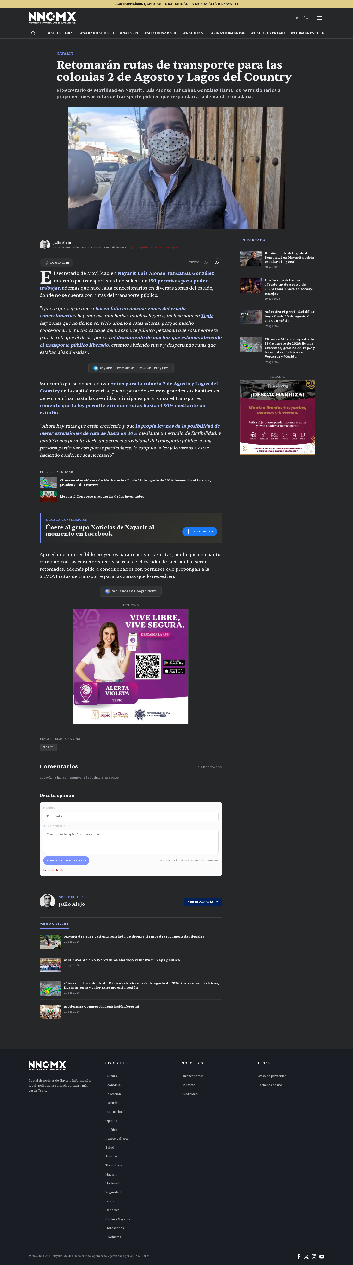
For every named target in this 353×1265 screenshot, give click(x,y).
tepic (48, 747)
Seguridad (113, 1192)
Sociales (111, 1156)
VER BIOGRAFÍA (200, 902)
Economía (113, 1085)
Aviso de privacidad (272, 1076)
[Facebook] (298, 1256)
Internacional (115, 1112)
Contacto (188, 1085)
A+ (217, 262)
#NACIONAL (194, 33)
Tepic (207, 316)
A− (206, 262)
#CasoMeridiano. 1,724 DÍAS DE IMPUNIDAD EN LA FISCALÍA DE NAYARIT (176, 4)
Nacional (112, 1183)
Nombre (49, 808)
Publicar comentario (66, 860)
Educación (113, 1094)
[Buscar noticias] (33, 33)
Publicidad (190, 1094)
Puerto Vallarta (116, 1139)
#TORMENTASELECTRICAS (316, 33)
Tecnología (113, 1165)
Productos (113, 1237)
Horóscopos (114, 1228)
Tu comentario (54, 826)
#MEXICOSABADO (161, 33)
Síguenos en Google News (134, 591)
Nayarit (64, 53)
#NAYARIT (129, 33)
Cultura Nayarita (117, 1219)
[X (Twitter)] (306, 1256)
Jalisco (110, 1201)
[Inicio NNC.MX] (52, 18)
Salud (109, 1148)
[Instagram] (314, 1256)
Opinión (111, 1121)
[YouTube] (321, 1256)
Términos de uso (270, 1085)
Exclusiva (112, 1103)
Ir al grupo (202, 531)
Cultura (111, 1076)
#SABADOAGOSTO (97, 33)
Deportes (112, 1210)
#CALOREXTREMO (268, 33)
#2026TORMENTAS (228, 33)
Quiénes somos (193, 1076)
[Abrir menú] (319, 18)
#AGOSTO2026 (61, 33)
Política (111, 1130)
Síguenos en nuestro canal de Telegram (134, 368)
